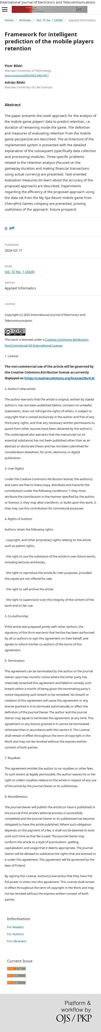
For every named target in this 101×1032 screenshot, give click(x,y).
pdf (11, 228)
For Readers (15, 927)
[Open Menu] (4, 9)
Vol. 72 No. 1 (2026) (49, 20)
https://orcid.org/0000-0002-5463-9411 (27, 75)
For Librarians (16, 941)
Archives (25, 20)
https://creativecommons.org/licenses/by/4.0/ (59, 378)
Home (9, 20)
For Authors (15, 934)
